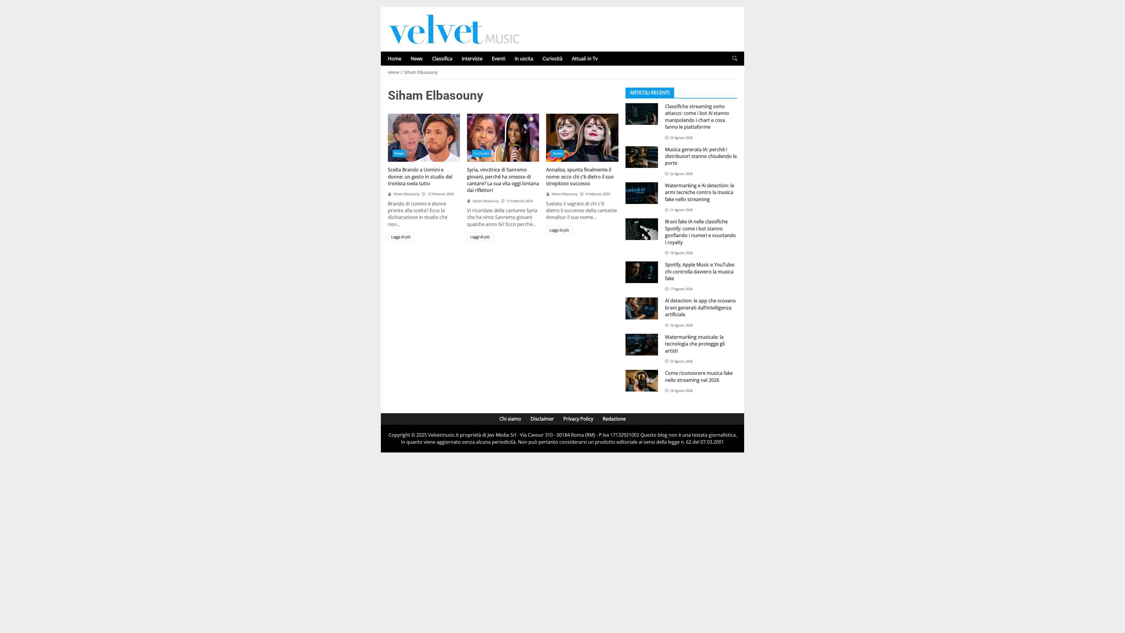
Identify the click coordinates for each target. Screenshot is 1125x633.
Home (394, 58)
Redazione (614, 419)
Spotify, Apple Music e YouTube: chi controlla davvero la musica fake (700, 271)
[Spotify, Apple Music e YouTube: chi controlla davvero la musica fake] (641, 272)
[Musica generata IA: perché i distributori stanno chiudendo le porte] (641, 157)
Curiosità (552, 58)
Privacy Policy (578, 419)
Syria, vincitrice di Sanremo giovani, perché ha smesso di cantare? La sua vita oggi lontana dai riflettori (503, 179)
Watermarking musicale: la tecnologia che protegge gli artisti (695, 344)
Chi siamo (510, 419)
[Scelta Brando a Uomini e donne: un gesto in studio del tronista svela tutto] (424, 138)
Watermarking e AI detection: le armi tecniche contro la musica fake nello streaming (699, 192)
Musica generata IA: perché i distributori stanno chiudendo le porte (701, 156)
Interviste (472, 58)
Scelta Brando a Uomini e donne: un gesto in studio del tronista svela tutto (420, 176)
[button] (734, 58)
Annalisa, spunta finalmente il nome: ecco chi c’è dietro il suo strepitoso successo (580, 176)
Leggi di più (401, 236)
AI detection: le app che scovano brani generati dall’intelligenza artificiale (700, 307)
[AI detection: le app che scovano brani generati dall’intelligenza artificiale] (641, 308)
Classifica (442, 58)
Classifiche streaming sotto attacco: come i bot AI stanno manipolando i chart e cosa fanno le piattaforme (697, 116)
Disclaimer (542, 419)
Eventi (498, 58)
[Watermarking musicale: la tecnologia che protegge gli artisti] (641, 344)
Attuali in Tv (585, 58)
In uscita (524, 58)
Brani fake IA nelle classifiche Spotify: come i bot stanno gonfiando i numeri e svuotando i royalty (700, 231)
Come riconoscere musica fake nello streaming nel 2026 (699, 376)
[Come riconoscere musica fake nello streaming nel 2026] (641, 381)
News (417, 58)
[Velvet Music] (454, 28)
